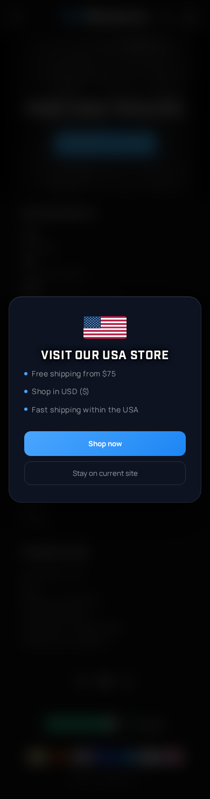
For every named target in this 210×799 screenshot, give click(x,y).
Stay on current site (105, 473)
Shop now (105, 443)
